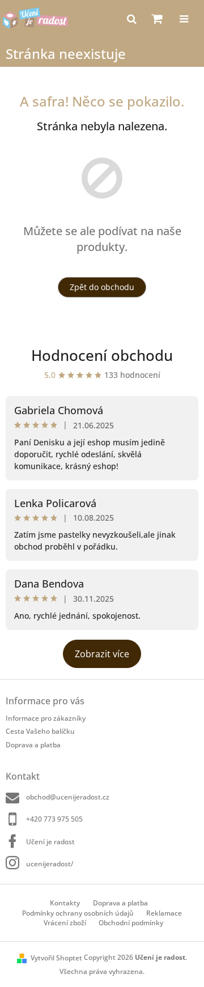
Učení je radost (50, 841)
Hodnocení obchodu (102, 355)
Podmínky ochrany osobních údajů (78, 913)
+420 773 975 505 (54, 819)
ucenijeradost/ (50, 864)
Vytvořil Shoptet (56, 958)
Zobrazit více (102, 654)
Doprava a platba (33, 745)
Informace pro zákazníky (46, 718)
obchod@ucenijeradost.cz (67, 797)
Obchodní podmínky (131, 923)
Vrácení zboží (65, 923)
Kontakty (65, 903)
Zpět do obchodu (102, 287)
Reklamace (164, 913)
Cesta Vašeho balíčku (40, 731)
